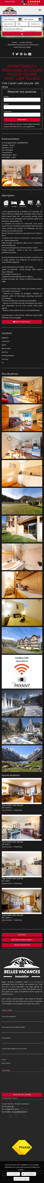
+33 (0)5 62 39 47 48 (31, 4)
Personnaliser (13, 1174)
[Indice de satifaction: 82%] (35, 2)
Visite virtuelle (23, 322)
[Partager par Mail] (29, 54)
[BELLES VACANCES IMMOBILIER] (9, 9)
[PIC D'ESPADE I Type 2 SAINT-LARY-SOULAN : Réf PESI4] (22, 173)
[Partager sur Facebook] (13, 54)
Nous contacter (22, 945)
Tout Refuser (29, 1174)
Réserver (22, 119)
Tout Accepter (22, 1179)
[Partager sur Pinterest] (21, 54)
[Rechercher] (22, 34)
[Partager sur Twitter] (17, 54)
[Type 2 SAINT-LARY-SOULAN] (22, 791)
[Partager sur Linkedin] (25, 54)
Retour (22, 934)
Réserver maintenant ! (22, 940)
